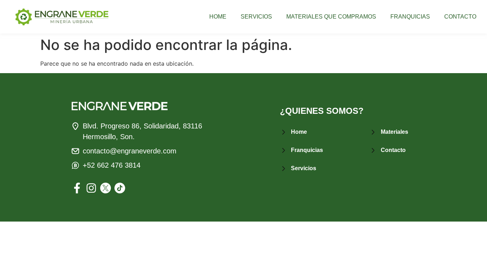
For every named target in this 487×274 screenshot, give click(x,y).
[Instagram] (91, 188)
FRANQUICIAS (410, 17)
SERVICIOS (256, 17)
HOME (217, 17)
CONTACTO (460, 17)
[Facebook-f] (77, 188)
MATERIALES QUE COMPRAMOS (331, 17)
